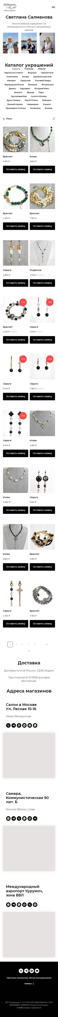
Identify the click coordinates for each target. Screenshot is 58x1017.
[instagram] (30, 725)
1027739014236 (36, 1002)
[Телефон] (8, 725)
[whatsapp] (35, 725)
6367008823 (15, 1005)
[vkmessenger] (24, 725)
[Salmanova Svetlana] (13, 818)
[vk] (35, 818)
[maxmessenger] (19, 725)
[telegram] (13, 725)
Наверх (28, 983)
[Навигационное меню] (53, 7)
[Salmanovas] (8, 818)
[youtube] (37, 971)
